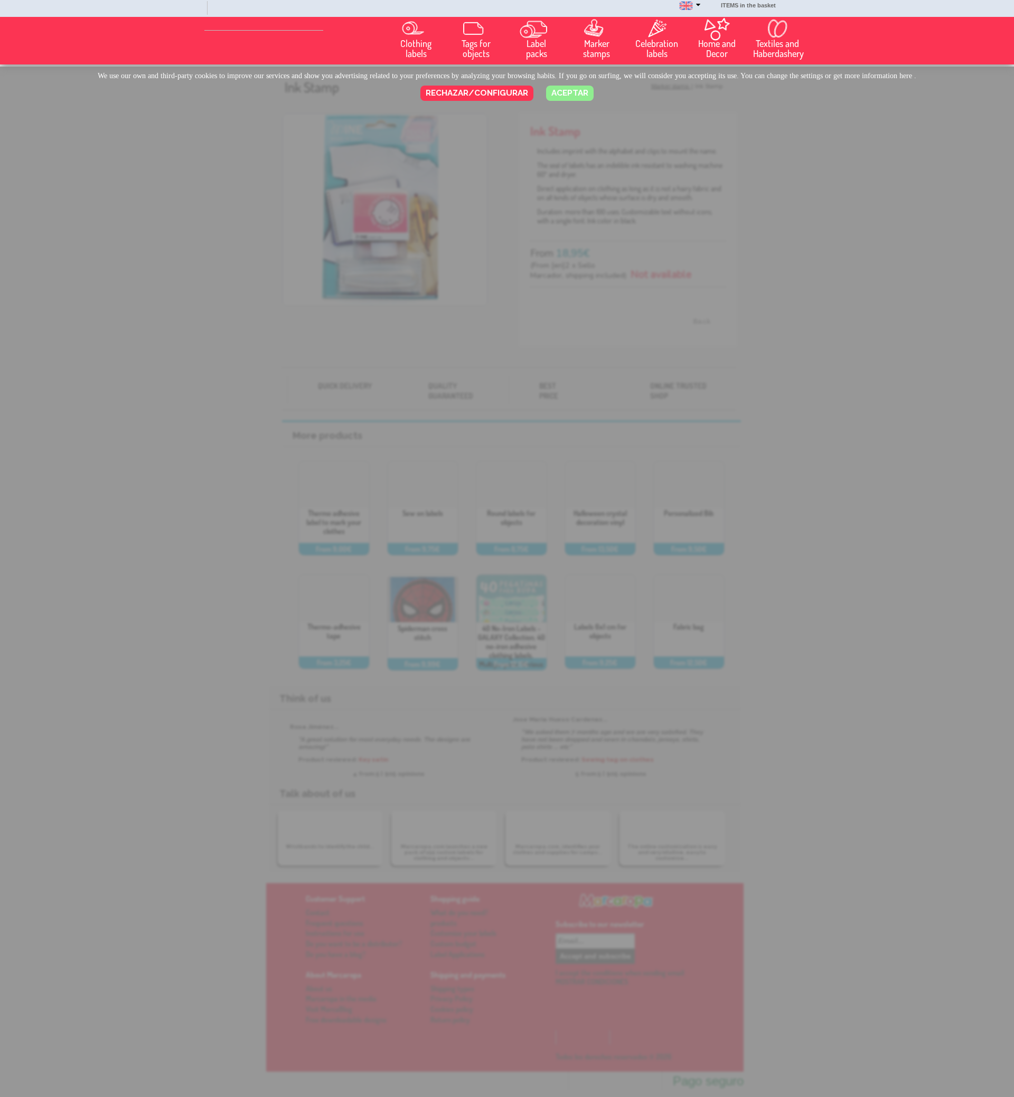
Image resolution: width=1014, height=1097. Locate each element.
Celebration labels (656, 49)
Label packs (536, 49)
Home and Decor (717, 49)
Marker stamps (596, 49)
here (905, 76)
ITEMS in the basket (748, 5)
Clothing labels (415, 49)
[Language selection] (689, 10)
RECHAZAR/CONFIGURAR (477, 93)
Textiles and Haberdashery (778, 49)
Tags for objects (476, 49)
